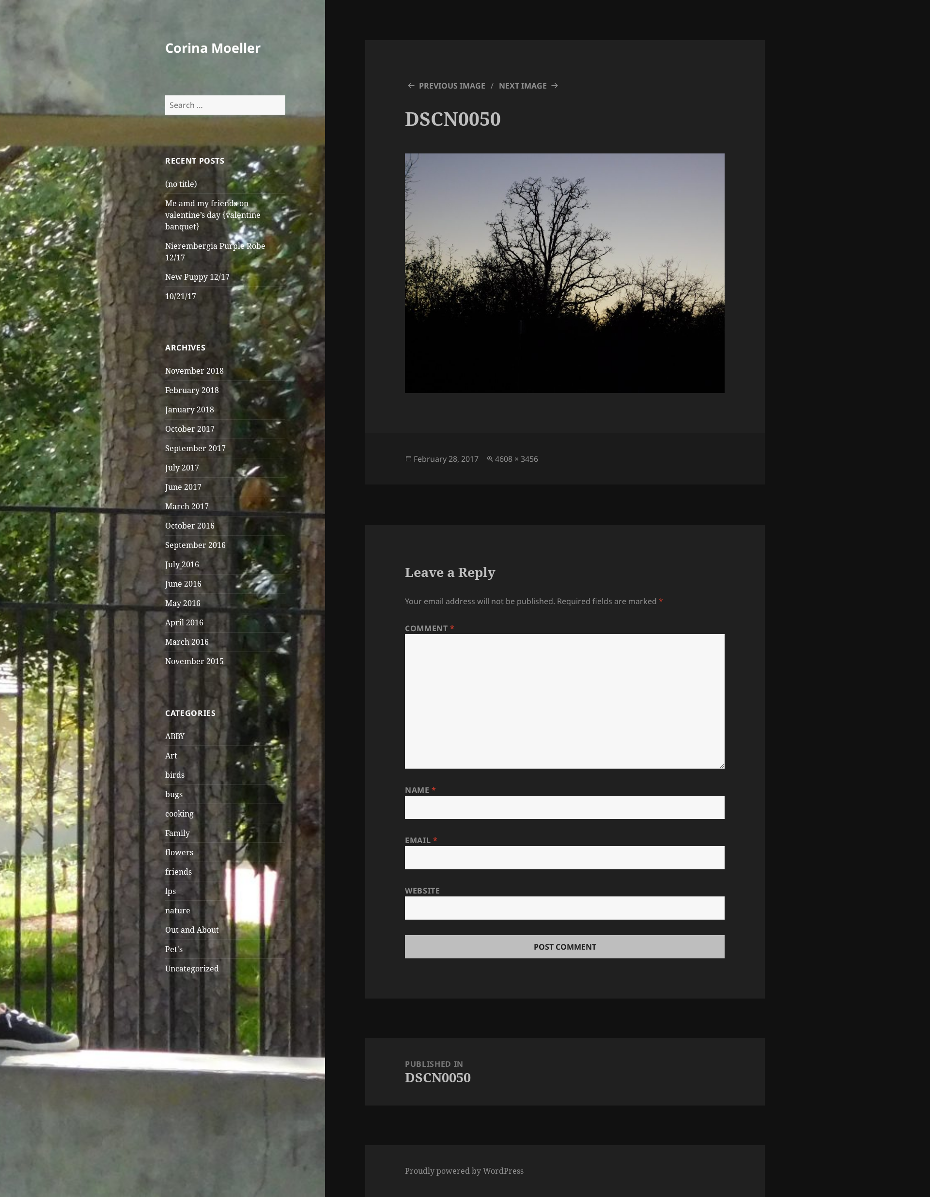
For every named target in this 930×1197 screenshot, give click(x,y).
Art (171, 755)
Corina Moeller (213, 48)
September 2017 (195, 448)
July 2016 (182, 564)
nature (177, 910)
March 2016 (187, 641)
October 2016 (190, 525)
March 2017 (187, 506)
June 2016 (183, 583)
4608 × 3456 (516, 459)
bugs (174, 794)
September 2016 (195, 545)
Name (420, 790)
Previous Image (452, 85)
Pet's (174, 949)
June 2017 (183, 487)
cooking (179, 813)
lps (170, 891)
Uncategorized (192, 968)
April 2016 (184, 622)
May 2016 (183, 603)
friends (178, 871)
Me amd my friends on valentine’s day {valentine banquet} (213, 215)
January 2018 (189, 409)
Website (422, 890)
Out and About (192, 929)
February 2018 (192, 390)
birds (175, 775)
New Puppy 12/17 (197, 277)
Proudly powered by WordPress (464, 1171)
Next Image (523, 85)
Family (177, 833)
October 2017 (190, 429)
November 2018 (194, 370)
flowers (179, 852)
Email (421, 840)
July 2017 (182, 467)
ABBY (175, 736)
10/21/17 (180, 296)
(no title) (181, 184)
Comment (430, 628)
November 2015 (194, 661)
